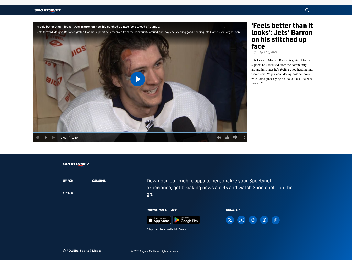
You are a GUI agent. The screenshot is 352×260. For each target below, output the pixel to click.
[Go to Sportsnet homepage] (47, 11)
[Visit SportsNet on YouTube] (241, 220)
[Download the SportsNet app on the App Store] (159, 220)
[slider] (140, 132)
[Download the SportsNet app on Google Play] (186, 220)
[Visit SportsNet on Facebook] (253, 220)
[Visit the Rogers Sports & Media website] (82, 250)
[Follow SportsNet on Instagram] (264, 220)
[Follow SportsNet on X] (230, 220)
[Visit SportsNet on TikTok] (276, 220)
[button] (307, 10)
